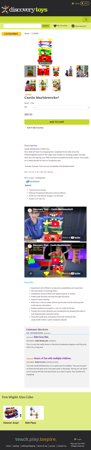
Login (77, 3)
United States (52, 362)
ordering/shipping (28, 446)
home (8, 446)
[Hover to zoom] (45, 51)
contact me (62, 446)
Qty (25, 107)
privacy (52, 446)
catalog (16, 446)
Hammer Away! (11, 422)
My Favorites (62, 26)
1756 (32, 103)
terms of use (42, 446)
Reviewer (30, 341)
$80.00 (28, 114)
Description (30, 145)
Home (26, 33)
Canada (52, 341)
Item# (26, 103)
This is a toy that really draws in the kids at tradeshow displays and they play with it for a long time (56, 345)
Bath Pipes (30, 422)
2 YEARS (35, 33)
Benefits (29, 282)
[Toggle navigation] (86, 19)
